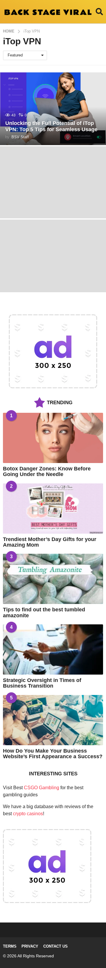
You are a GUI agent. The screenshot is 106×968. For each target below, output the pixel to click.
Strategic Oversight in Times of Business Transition (42, 683)
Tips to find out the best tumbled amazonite (44, 612)
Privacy (29, 946)
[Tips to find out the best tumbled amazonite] (53, 579)
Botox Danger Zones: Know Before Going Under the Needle (47, 471)
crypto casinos (28, 813)
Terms (9, 946)
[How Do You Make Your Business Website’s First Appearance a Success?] (53, 720)
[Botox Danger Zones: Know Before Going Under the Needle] (53, 438)
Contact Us (55, 946)
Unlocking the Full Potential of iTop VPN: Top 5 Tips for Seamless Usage (51, 126)
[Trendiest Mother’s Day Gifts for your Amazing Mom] (53, 508)
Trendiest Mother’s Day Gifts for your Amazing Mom (49, 542)
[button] (99, 11)
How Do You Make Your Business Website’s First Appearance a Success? (52, 753)
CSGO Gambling (41, 787)
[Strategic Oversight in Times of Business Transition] (53, 649)
